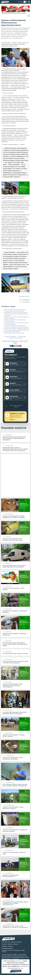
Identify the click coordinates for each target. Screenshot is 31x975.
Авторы (10, 944)
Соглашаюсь (16, 971)
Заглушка (15, 944)
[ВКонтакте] (10, 346)
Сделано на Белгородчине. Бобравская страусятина (16, 328)
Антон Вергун (26, 300)
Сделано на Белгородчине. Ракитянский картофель (16, 327)
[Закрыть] (29, 16)
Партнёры (4, 946)
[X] (12, 346)
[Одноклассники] (18, 346)
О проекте (4, 944)
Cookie (18, 961)
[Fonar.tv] (5, 2)
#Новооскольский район (10, 336)
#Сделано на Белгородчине (15, 338)
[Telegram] (16, 346)
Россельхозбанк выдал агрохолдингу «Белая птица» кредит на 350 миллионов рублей (16, 330)
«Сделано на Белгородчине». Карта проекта (14, 325)
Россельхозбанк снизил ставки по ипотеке (14, 333)
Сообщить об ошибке (16, 942)
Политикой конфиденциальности (18, 967)
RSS (3, 942)
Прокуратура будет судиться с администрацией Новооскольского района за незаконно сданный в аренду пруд (16, 314)
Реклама (10, 946)
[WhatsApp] (14, 346)
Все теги (7, 942)
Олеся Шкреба (26, 299)
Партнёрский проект (24, 296)
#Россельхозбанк (22, 336)
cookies (15, 954)
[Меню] (29, 2)
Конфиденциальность (7, 948)
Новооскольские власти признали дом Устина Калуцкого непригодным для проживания (15, 310)
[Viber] (20, 346)
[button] (28, 274)
